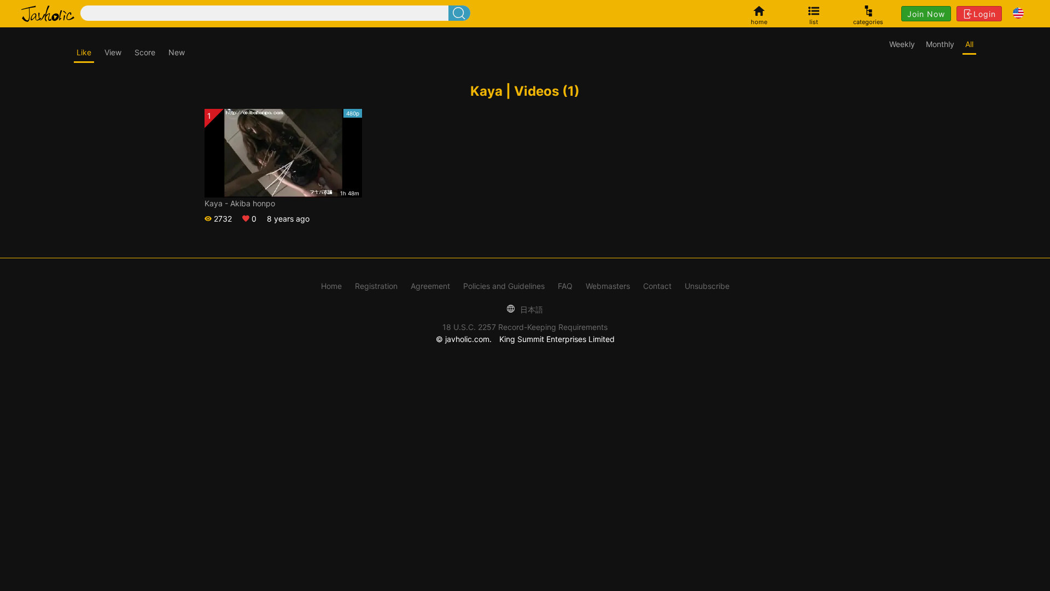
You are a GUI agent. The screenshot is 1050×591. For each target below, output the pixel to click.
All (969, 44)
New (176, 52)
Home (331, 286)
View (112, 52)
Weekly (902, 44)
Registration (376, 286)
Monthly (940, 44)
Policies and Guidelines (504, 286)
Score (145, 52)
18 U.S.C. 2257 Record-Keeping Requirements (525, 327)
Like (84, 52)
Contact (657, 286)
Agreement (430, 286)
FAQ (565, 286)
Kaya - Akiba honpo (240, 203)
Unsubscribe (707, 286)
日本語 (530, 309)
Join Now (926, 14)
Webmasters (608, 286)
